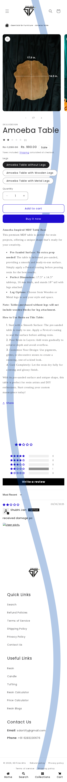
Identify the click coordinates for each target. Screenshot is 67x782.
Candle (12, 676)
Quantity (8, 188)
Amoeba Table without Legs (26, 165)
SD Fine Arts (19, 763)
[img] (11, 505)
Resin (10, 668)
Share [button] (10, 403)
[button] (7, 11)
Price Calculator (18, 700)
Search (12, 604)
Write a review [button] (33, 482)
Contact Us (14, 644)
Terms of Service (18, 621)
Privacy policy (56, 763)
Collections (42, 777)
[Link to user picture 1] (11, 531)
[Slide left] (26, 118)
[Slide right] (41, 118)
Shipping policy (46, 768)
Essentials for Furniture (22, 25)
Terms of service (25, 768)
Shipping (24, 152)
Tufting (12, 684)
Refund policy (37, 763)
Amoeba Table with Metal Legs (28, 181)
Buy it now (33, 219)
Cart (60, 777)
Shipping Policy (17, 629)
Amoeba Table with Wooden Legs (29, 173)
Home (8, 777)
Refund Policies (17, 612)
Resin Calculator (18, 692)
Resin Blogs (14, 708)
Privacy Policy (16, 636)
